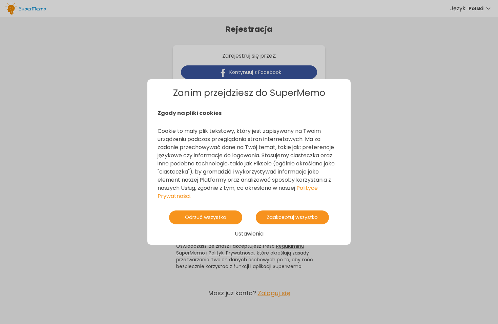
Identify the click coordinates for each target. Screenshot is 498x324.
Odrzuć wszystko (205, 217)
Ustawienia (249, 234)
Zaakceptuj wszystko (292, 217)
